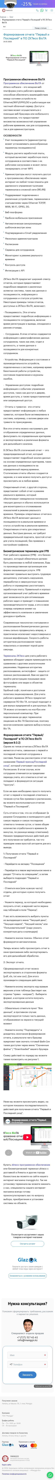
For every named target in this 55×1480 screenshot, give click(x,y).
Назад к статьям (40, 28)
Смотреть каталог (27, 1243)
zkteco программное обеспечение (31, 1164)
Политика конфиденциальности (14, 1474)
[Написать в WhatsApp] (50, 1475)
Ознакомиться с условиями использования (27, 1276)
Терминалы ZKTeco (14, 655)
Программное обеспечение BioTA (22, 83)
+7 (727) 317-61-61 (27, 1337)
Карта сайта (6, 1465)
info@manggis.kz (27, 1340)
